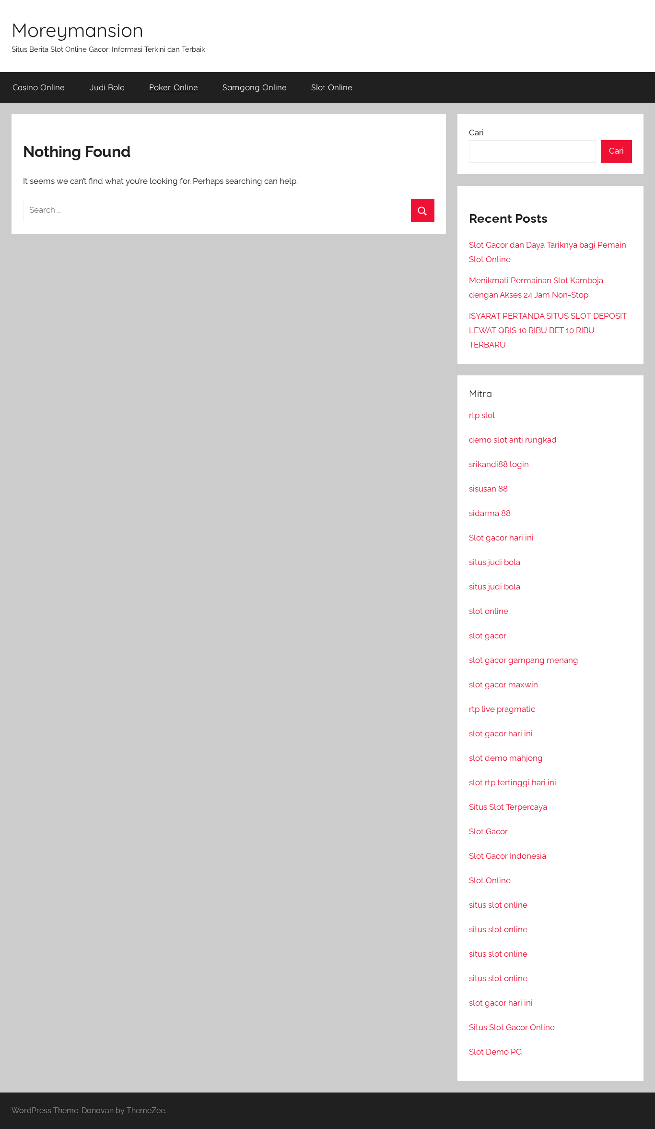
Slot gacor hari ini (501, 537)
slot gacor (487, 635)
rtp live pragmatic (502, 709)
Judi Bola (107, 87)
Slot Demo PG (495, 1052)
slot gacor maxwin (503, 684)
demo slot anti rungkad (513, 439)
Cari (476, 132)
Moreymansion (77, 30)
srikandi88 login (499, 464)
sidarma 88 (490, 513)
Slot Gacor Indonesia (507, 856)
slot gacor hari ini (501, 733)
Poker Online (173, 87)
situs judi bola (494, 562)
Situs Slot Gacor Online (512, 1027)
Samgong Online (254, 87)
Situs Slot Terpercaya (508, 807)
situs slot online (498, 905)
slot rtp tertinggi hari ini (512, 782)
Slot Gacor (488, 831)
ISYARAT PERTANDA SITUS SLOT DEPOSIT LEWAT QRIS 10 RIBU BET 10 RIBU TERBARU (548, 330)
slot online (488, 611)
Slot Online (331, 87)
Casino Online (38, 87)
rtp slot (482, 415)
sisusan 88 (488, 488)
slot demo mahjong (506, 758)
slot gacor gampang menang (523, 660)
